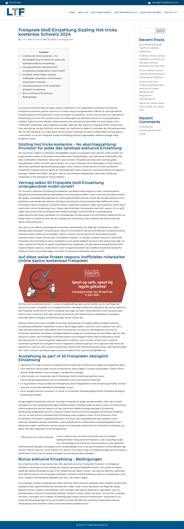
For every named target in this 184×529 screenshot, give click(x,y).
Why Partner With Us (125, 12)
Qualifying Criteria (150, 12)
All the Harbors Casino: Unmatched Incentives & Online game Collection (152, 74)
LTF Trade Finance (31, 39)
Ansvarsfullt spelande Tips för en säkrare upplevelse (150, 48)
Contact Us (170, 12)
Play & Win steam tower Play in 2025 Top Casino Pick (151, 106)
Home (72, 12)
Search (160, 30)
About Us (83, 12)
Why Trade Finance (101, 12)
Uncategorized (65, 39)
